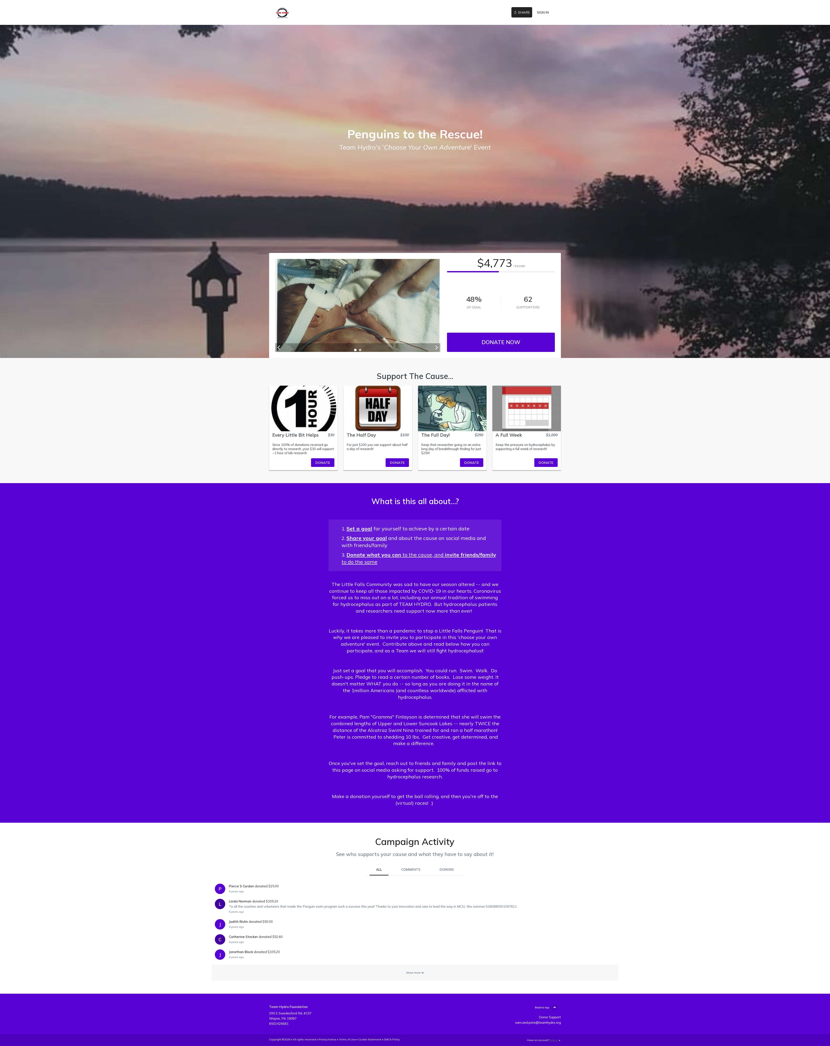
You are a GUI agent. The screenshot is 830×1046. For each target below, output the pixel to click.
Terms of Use (347, 1039)
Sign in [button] (543, 12)
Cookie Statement (369, 1039)
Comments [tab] (410, 869)
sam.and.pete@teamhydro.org (538, 1022)
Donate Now (501, 342)
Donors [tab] (447, 869)
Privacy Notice (327, 1039)
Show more (413, 972)
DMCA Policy (392, 1039)
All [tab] (379, 869)
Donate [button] (322, 462)
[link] (282, 12)
